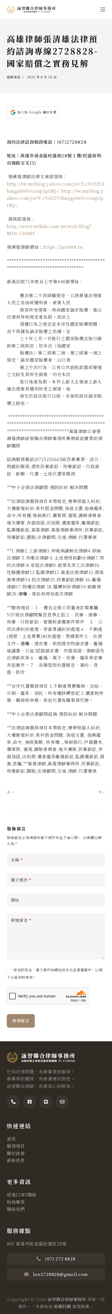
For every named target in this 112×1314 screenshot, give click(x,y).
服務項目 (16, 1146)
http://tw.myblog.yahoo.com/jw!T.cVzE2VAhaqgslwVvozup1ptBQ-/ (55, 198)
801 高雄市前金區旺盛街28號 (37, 1244)
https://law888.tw (63, 247)
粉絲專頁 (16, 1202)
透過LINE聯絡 (22, 1195)
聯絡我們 (16, 1209)
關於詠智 (16, 1153)
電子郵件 (21, 880)
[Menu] (102, 9)
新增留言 (21, 920)
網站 (15, 900)
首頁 (11, 1139)
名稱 (17, 859)
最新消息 (13, 77)
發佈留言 (20, 1020)
